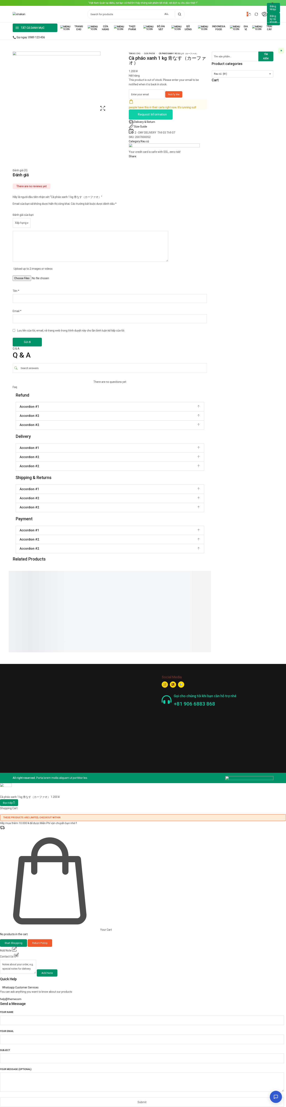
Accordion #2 (29, 416)
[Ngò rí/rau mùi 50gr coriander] (160, 574)
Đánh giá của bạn (23, 214)
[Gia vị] (239, 28)
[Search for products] (179, 14)
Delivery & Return (144, 121)
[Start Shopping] (13, 943)
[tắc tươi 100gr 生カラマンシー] (74, 574)
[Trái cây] (262, 28)
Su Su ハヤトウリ (111, 595)
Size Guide (140, 126)
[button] (110, 406)
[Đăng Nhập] (273, 8)
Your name (6, 1012)
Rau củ (145, 141)
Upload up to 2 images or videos (33, 268)
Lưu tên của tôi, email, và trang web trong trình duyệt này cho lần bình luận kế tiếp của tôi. (71, 330)
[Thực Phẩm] (126, 28)
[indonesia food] (212, 28)
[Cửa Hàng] (99, 28)
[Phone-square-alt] (173, 684)
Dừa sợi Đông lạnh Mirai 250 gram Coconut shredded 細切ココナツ (30, 609)
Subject (5, 1050)
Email (17, 311)
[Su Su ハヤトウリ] (110, 572)
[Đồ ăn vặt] (155, 28)
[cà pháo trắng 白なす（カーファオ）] (203, 574)
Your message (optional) (16, 1069)
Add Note (47, 972)
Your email (7, 1031)
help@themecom (10, 999)
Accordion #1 (29, 406)
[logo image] (19, 14)
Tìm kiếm (265, 56)
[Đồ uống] (182, 28)
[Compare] (256, 14)
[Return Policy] (40, 943)
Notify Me (174, 94)
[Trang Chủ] (72, 28)
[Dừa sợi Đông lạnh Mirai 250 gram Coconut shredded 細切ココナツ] (31, 577)
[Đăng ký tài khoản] (273, 19)
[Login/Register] (264, 14)
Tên (16, 290)
